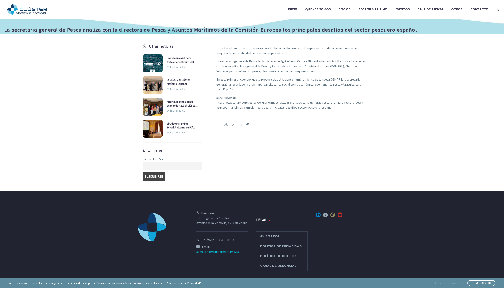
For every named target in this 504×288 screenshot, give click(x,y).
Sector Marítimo (373, 9)
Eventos (402, 9)
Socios (345, 9)
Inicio (292, 9)
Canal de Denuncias (278, 266)
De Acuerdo (481, 283)
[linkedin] (318, 216)
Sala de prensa (430, 9)
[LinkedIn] (240, 124)
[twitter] (325, 216)
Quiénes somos (318, 9)
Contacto (479, 9)
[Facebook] (218, 124)
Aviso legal (271, 236)
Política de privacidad (281, 246)
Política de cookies (278, 256)
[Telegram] (247, 124)
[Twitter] (226, 124)
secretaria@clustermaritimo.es (217, 252)
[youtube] (340, 216)
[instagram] (332, 216)
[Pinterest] (233, 124)
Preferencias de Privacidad (447, 283)
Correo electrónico (154, 159)
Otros (456, 9)
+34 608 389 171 (225, 240)
